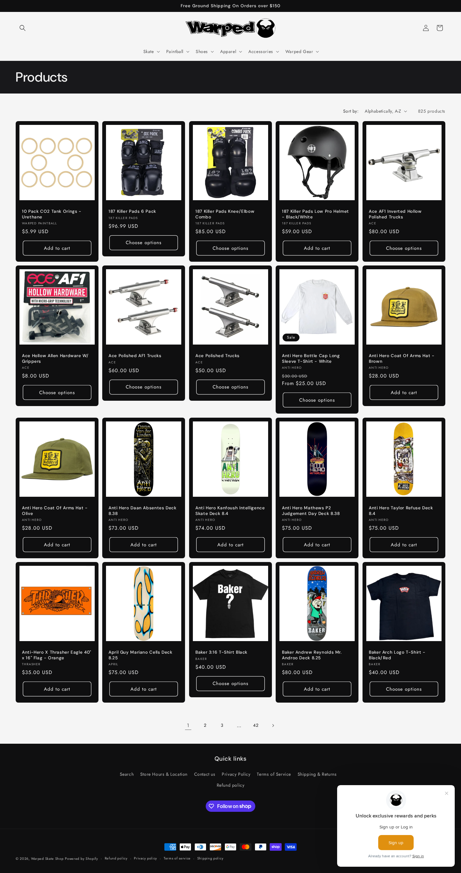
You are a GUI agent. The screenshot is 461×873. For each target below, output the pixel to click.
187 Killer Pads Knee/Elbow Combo (224, 214)
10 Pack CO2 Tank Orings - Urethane (52, 214)
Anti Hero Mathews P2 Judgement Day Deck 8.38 (311, 510)
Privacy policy (145, 858)
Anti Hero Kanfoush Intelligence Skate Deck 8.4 (230, 510)
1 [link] (188, 725)
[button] (22, 28)
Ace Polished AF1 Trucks (135, 356)
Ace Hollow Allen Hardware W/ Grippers (55, 358)
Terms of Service (274, 774)
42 (255, 725)
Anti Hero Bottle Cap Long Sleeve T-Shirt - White (311, 358)
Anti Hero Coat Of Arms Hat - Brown (402, 358)
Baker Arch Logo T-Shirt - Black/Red (397, 655)
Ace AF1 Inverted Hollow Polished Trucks (395, 214)
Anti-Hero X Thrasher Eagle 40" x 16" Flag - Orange (56, 655)
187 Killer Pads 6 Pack (132, 211)
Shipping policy (210, 858)
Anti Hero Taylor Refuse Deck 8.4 (401, 510)
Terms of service (177, 858)
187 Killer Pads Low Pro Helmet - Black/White (315, 214)
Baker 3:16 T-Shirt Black (221, 652)
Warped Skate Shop (47, 858)
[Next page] (273, 725)
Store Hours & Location (164, 774)
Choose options (144, 242)
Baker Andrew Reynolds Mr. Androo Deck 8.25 (312, 655)
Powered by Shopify (81, 858)
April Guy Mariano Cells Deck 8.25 (140, 655)
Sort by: (350, 111)
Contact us (204, 774)
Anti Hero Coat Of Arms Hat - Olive (55, 510)
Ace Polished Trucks (217, 356)
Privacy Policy (236, 774)
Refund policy (231, 785)
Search (127, 774)
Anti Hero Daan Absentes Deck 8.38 (143, 510)
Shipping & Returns (317, 774)
